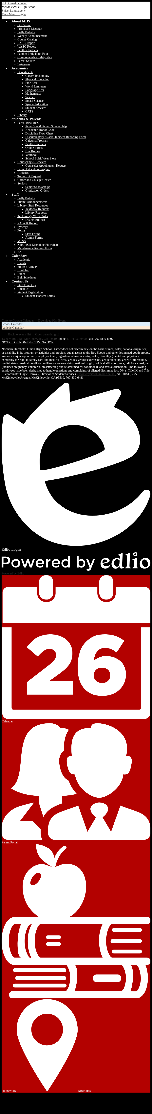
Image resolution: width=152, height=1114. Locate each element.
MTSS (21, 241)
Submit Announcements (32, 202)
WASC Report (26, 46)
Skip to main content (14, 3)
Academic (23, 259)
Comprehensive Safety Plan (34, 57)
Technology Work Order (32, 216)
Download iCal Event (52, 320)
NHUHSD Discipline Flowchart (37, 244)
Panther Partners (27, 50)
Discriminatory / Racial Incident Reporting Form (55, 137)
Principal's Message (29, 28)
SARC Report (26, 43)
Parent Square (26, 60)
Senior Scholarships (37, 187)
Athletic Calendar (13, 327)
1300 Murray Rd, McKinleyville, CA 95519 (29, 338)
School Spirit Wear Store (40, 158)
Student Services (35, 107)
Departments (25, 72)
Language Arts (34, 90)
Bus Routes (32, 151)
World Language (35, 86)
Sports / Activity (27, 266)
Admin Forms (34, 237)
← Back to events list (17, 334)
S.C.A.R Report (27, 223)
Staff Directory (26, 285)
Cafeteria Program (36, 140)
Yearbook (31, 155)
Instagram (23, 64)
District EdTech (35, 219)
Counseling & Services (31, 162)
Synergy (22, 227)
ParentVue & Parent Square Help (46, 126)
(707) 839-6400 (77, 338)
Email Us (23, 288)
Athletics (22, 172)
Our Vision (24, 25)
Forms (21, 230)
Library (22, 115)
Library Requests (36, 212)
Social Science (34, 100)
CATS (29, 111)
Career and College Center (34, 180)
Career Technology (37, 75)
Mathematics (33, 93)
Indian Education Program (33, 169)
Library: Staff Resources (32, 205)
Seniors (22, 183)
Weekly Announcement (32, 35)
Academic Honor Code (39, 130)
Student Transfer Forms (40, 296)
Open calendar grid (47, 334)
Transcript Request (29, 176)
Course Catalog (27, 39)
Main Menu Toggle (14, 14)
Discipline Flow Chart (39, 133)
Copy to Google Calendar (18, 320)
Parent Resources (28, 122)
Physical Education (37, 79)
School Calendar (12, 324)
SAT (20, 252)
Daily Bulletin (26, 32)
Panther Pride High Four (32, 53)
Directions (84, 1090)
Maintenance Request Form (34, 248)
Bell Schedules (26, 277)
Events (21, 263)
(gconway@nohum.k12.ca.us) (96, 374)
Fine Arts (31, 83)
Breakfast (23, 270)
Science (30, 97)
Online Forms (34, 147)
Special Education (36, 104)
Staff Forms (32, 234)
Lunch (21, 274)
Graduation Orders (37, 190)
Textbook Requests (37, 209)
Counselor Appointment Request (45, 165)
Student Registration (30, 292)
